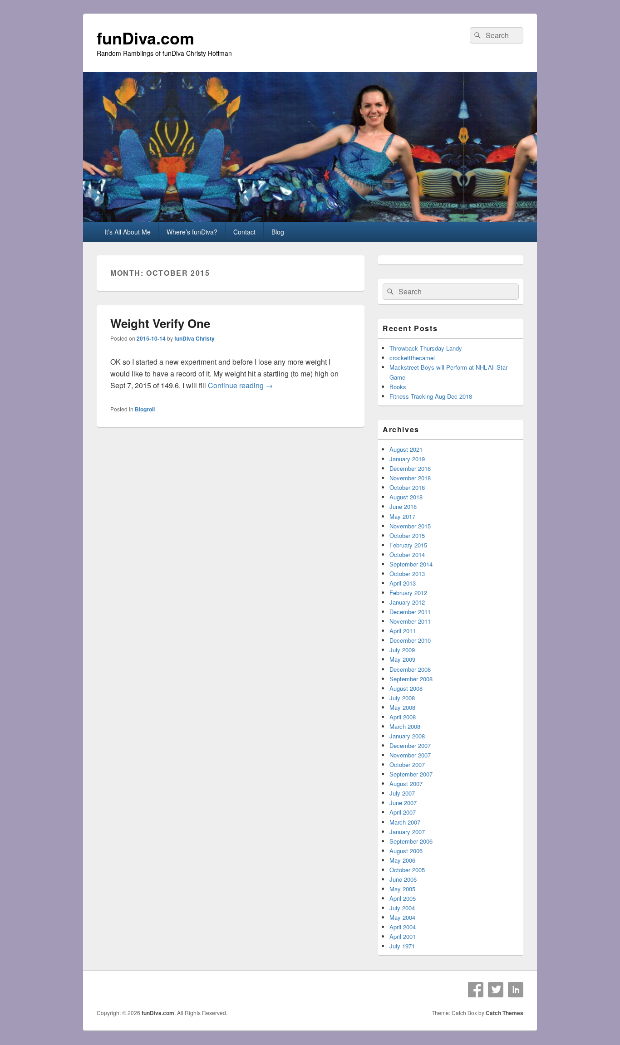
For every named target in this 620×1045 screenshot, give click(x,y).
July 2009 (402, 649)
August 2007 (406, 783)
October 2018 (407, 487)
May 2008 (402, 707)
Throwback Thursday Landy (425, 348)
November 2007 (410, 755)
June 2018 (403, 506)
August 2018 (406, 497)
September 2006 (411, 841)
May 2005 (402, 888)
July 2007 (402, 793)
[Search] (476, 35)
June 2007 (403, 802)
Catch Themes (504, 1013)
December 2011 (410, 611)
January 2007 (407, 831)
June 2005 (403, 879)
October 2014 (407, 554)
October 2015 (407, 535)
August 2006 (406, 850)
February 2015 (408, 545)
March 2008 (404, 726)
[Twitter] (495, 989)
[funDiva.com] (310, 219)
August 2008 (406, 688)
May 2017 (402, 516)
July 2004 (402, 907)
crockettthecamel (412, 357)
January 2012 (407, 602)
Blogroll (145, 409)
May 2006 (402, 860)
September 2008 (411, 678)
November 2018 (410, 478)
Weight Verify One (160, 323)
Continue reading (240, 385)
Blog (277, 231)
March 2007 (404, 822)
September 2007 (411, 774)
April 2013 (402, 583)
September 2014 (411, 564)
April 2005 (402, 898)
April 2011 (402, 630)
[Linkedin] (515, 989)
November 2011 (410, 621)
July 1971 (402, 946)
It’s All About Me (127, 231)
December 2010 (410, 640)
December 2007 (410, 745)
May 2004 (402, 917)
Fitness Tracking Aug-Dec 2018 (430, 396)
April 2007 (402, 812)
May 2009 (402, 659)
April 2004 (402, 927)
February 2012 (408, 592)
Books (397, 386)
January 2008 (407, 736)
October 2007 (407, 764)
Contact (244, 231)
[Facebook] (475, 989)
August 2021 (406, 449)
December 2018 (410, 468)
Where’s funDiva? (192, 231)
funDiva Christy (194, 338)
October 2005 (407, 869)
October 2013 (407, 573)
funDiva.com (145, 37)
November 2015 (410, 526)
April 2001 (402, 936)
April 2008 (402, 717)
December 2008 (410, 669)
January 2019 (407, 458)
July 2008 (402, 697)
